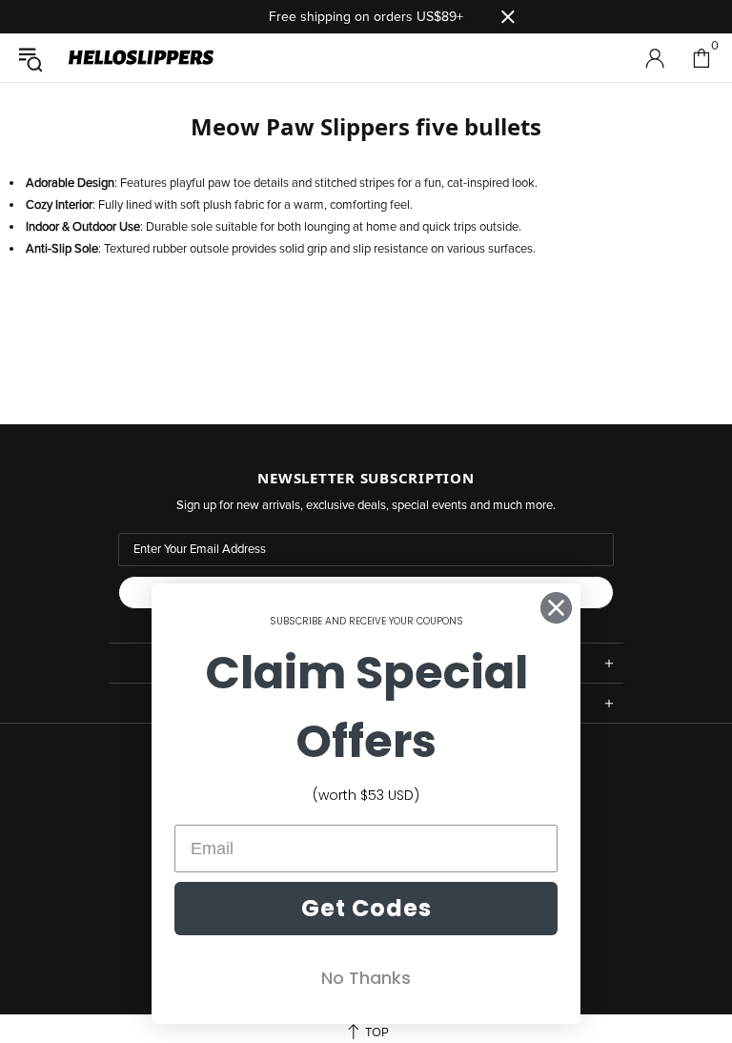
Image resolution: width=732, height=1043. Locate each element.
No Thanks (366, 978)
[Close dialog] (556, 607)
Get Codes (366, 908)
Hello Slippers (141, 58)
